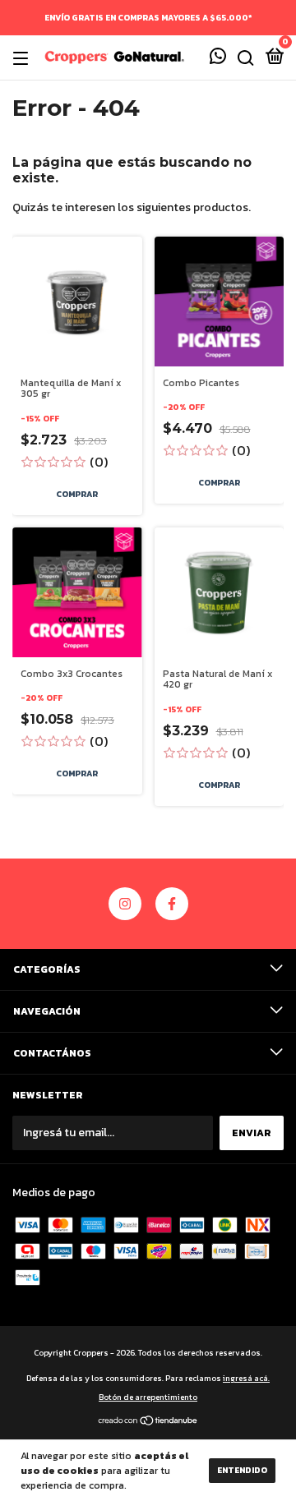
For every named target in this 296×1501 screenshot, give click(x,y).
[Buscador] (246, 58)
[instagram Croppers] (125, 903)
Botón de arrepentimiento (148, 1397)
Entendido (242, 1470)
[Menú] (23, 58)
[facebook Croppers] (171, 903)
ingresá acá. (246, 1378)
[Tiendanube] (148, 1422)
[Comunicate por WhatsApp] (218, 59)
